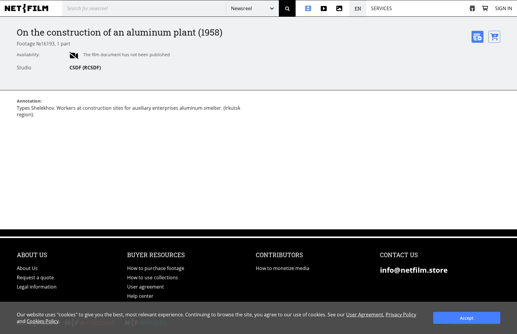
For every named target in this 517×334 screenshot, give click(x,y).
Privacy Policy (401, 314)
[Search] (287, 8)
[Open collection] (472, 8)
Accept (467, 318)
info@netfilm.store (414, 270)
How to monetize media (282, 268)
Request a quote (35, 277)
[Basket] (485, 8)
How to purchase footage (155, 268)
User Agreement (364, 314)
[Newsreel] (306, 8)
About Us (27, 268)
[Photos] (340, 8)
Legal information (37, 286)
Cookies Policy (43, 321)
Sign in (503, 8)
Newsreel (241, 8)
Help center (140, 296)
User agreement (145, 286)
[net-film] (29, 8)
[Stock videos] (324, 8)
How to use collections (152, 277)
